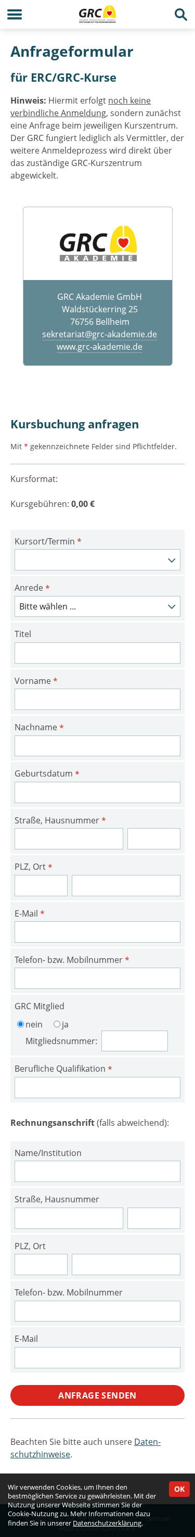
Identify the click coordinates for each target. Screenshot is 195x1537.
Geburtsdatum (47, 774)
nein (34, 1024)
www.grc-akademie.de (99, 346)
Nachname (39, 727)
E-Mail (30, 914)
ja (65, 1024)
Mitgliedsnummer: (62, 1041)
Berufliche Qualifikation (63, 1069)
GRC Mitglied (39, 1006)
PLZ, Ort (34, 867)
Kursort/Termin (48, 542)
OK (179, 1489)
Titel (23, 634)
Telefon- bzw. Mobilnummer (72, 960)
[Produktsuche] (180, 14)
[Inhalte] (14, 14)
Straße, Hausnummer (60, 821)
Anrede (32, 588)
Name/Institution (48, 1153)
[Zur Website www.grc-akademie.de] (97, 243)
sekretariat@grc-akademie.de (99, 334)
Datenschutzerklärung (107, 1523)
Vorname (36, 681)
